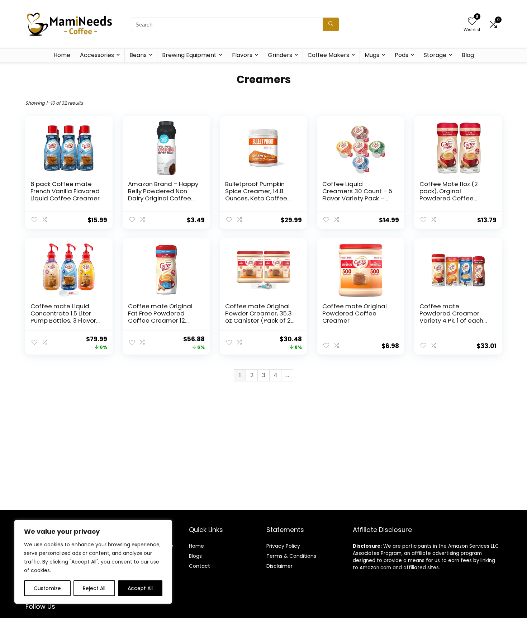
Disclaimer (279, 566)
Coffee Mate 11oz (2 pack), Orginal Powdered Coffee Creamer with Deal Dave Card (448, 198)
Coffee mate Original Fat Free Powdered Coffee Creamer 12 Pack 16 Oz (160, 317)
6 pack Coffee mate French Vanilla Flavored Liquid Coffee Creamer (65, 191)
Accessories (97, 55)
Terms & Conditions (291, 556)
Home (61, 55)
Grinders (280, 55)
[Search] (331, 24)
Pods (401, 55)
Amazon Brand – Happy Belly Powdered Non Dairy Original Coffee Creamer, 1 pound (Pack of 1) (163, 198)
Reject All (94, 588)
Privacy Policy (283, 546)
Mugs (372, 55)
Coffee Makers (328, 55)
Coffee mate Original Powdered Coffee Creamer (354, 313)
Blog (468, 55)
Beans (138, 55)
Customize (47, 588)
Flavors (242, 55)
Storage (435, 55)
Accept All (140, 588)
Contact (199, 566)
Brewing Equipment (189, 55)
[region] (93, 562)
